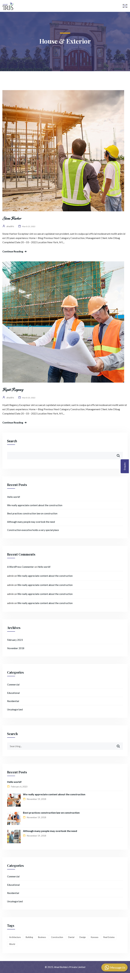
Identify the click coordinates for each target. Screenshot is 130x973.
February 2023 (15, 639)
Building (29, 937)
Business (42, 937)
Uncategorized (15, 709)
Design (82, 937)
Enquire (124, 466)
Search (12, 441)
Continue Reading (12, 251)
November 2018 (15, 648)
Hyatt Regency (12, 389)
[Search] (120, 744)
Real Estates (109, 937)
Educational (13, 692)
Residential (13, 701)
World (12, 944)
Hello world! (13, 496)
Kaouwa (94, 937)
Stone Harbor (11, 218)
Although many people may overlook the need (31, 521)
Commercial (13, 684)
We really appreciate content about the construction (34, 505)
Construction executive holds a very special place (33, 530)
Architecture (15, 937)
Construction (57, 937)
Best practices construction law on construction (32, 513)
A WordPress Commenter (20, 566)
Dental (71, 937)
